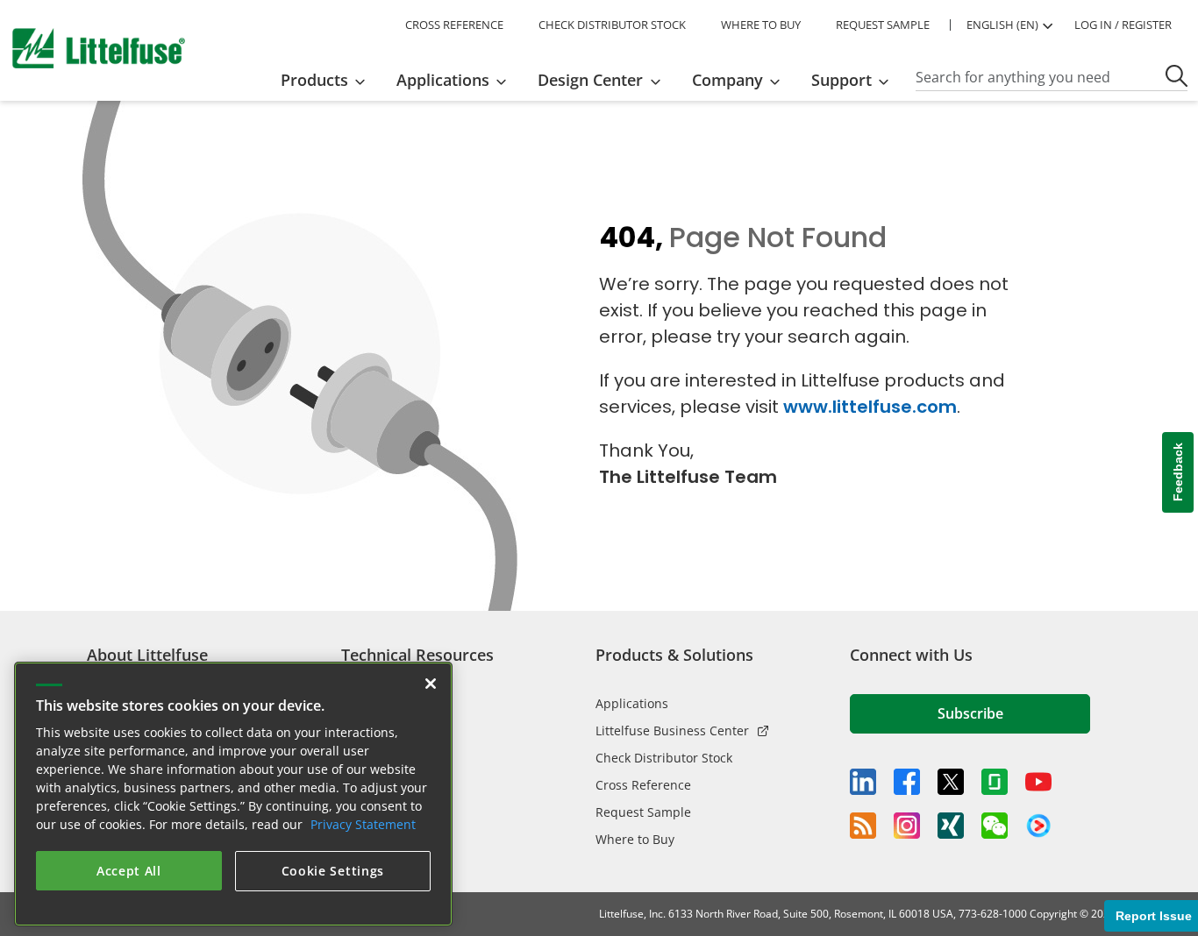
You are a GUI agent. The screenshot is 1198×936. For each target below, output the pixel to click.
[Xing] (951, 825)
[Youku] (1038, 826)
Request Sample (643, 812)
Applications (631, 703)
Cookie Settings (333, 867)
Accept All (128, 867)
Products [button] (314, 79)
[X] (951, 782)
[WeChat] (994, 825)
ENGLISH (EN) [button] (1002, 24)
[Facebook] (907, 782)
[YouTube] (1038, 782)
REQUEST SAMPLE (883, 24)
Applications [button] (442, 79)
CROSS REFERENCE (454, 24)
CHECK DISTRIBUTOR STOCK (612, 24)
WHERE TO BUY (761, 24)
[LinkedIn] (863, 782)
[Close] (430, 680)
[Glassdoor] (994, 782)
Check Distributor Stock (663, 757)
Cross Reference (643, 784)
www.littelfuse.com (870, 406)
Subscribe (970, 713)
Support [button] (841, 79)
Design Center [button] (590, 79)
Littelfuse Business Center (672, 730)
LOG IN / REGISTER (1123, 24)
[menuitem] (328, 80)
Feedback (1178, 472)
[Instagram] (907, 825)
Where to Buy (634, 839)
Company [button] (727, 79)
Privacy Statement (363, 820)
